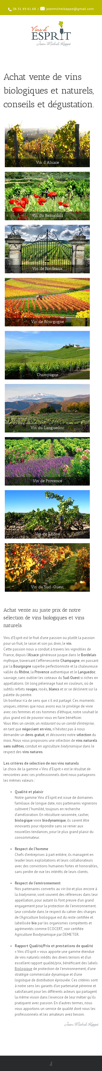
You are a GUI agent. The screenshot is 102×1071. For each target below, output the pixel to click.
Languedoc (86, 672)
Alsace (33, 654)
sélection (83, 734)
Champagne (70, 660)
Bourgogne (22, 666)
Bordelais (88, 654)
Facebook (51, 1063)
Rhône (24, 672)
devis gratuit (34, 734)
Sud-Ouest (71, 677)
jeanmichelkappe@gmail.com (70, 9)
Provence (42, 672)
